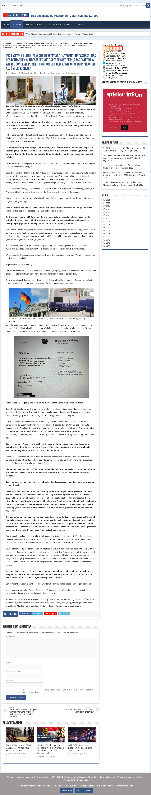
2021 (108, 215)
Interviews (29, 24)
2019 (108, 221)
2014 (108, 237)
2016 (108, 230)
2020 (108, 218)
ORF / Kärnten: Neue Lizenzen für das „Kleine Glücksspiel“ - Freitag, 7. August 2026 (59, 34)
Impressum (81, 24)
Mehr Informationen (84, 790)
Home (6, 24)
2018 (108, 224)
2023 (108, 209)
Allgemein (17, 43)
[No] (147, 784)
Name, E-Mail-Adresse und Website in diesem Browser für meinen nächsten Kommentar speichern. (49, 691)
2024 (108, 206)
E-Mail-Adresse (13, 671)
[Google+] (124, 6)
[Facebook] (127, 6)
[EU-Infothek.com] (17, 14)
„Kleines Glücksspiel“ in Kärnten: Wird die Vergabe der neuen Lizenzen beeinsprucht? (50, 749)
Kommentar (11, 636)
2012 (108, 243)
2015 (108, 234)
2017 (108, 228)
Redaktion (12, 73)
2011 (108, 246)
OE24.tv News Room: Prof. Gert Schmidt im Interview (78, 709)
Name (9, 662)
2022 (108, 212)
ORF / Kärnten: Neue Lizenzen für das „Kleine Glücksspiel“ (80, 748)
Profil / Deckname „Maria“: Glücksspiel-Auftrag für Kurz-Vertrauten (19, 748)
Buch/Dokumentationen (63, 24)
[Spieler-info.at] (125, 109)
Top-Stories (17, 24)
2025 (108, 203)
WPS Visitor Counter (120, 78)
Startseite (7, 43)
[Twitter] (130, 6)
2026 (108, 200)
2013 (108, 240)
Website (9, 681)
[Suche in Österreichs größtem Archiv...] (148, 5)
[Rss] (121, 6)
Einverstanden (67, 790)
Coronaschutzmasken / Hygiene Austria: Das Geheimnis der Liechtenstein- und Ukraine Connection (23, 712)
